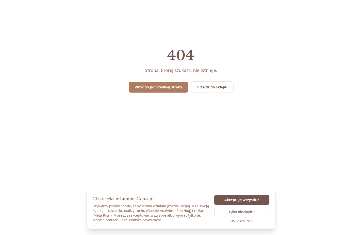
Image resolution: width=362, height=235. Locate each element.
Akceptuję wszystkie (241, 199)
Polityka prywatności (146, 220)
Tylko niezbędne (242, 211)
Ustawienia (242, 221)
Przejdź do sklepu (212, 87)
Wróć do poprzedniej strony (158, 87)
